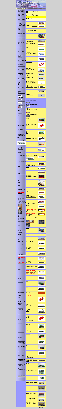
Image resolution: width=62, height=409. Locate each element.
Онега (18, 368)
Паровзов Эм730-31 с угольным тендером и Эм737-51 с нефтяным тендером (21, 125)
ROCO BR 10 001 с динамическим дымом (21, 341)
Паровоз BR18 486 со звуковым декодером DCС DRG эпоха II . (21, 241)
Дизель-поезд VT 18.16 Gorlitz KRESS (21, 155)
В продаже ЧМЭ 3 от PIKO (20, 323)
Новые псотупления (19, 82)
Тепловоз (27, 12)
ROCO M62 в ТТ (27, 304)
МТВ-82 (18, 164)
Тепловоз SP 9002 (27, 25)
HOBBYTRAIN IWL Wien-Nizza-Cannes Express (30, 43)
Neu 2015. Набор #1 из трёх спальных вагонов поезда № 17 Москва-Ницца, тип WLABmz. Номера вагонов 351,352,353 (21, 93)
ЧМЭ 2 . (22, 319)
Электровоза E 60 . (27, 311)
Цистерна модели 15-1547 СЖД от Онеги (21, 359)
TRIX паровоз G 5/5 (27, 205)
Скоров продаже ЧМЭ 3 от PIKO (21, 332)
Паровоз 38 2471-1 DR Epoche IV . (21, 15)
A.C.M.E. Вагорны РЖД (20, 46)
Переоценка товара (19, 23)
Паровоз (26, 15)
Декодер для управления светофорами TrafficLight (31, 369)
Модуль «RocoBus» (28, 363)
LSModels (18, 132)
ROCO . (18, 115)
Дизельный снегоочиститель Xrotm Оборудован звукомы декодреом (21, 305)
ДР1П (26, 174)
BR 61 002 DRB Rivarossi (20, 248)
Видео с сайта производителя (22, 305)
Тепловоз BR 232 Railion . (20, 303)
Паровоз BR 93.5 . (19, 302)
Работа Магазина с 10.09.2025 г (29, 18)
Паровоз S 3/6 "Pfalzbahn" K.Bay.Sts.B (29, 241)
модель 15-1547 (20, 365)
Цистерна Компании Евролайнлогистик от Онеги (30, 398)
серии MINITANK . (19, 152)
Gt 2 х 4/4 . (30, 331)
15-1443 (20, 374)
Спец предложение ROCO (20, 113)
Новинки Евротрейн (28, 292)
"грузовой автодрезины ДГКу (20, 129)
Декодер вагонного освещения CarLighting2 (30, 81)
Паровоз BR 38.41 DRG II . (20, 147)
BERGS (23, 244)
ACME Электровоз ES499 (28, 68)
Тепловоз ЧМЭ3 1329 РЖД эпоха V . (21, 110)
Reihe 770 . (27, 133)
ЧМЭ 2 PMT (27, 356)
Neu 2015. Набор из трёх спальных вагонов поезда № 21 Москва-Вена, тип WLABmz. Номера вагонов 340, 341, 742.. (21, 135)
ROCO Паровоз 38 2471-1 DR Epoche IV (21, 14)
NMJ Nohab (19, 173)
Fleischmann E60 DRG (20, 295)
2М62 (18, 43)
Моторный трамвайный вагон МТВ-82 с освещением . (31, 181)
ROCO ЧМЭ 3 (19, 182)
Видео (18, 80)
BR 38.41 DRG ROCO (19, 234)
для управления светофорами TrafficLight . (21, 351)
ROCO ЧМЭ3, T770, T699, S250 (20, 308)
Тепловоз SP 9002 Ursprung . (34, 26)
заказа (20, 279)
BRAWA (18, 199)
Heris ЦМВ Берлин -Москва (28, 195)
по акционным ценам (20, 57)
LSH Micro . (24, 355)
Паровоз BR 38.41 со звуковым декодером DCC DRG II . (20, 149)
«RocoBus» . (24, 346)
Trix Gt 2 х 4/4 (19, 314)
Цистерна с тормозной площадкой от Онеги (30, 402)
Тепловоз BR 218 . (19, 304)
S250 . (18, 313)
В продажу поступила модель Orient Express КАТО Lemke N (21, 201)
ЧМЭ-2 (26, 345)
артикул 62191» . (22, 342)
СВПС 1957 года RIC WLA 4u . (30, 41)
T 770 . (18, 120)
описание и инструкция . (28, 83)
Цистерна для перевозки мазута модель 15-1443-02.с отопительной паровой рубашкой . (21, 369)
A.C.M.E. (18, 137)
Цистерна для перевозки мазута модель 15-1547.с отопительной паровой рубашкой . (21, 360)
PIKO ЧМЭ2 (19, 28)
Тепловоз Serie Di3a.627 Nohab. (31, 192)
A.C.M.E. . (21, 47)
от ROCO (24, 343)
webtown (42, 407)
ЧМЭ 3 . (18, 119)
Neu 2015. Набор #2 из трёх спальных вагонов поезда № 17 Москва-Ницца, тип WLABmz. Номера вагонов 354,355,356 (21, 97)
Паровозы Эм (19, 123)
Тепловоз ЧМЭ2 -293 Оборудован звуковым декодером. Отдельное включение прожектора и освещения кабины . (21, 219)
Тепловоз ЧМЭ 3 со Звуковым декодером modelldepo (31, 202)
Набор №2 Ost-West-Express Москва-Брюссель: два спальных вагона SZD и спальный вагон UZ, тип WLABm (21, 140)
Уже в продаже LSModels (20, 91)
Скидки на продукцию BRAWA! (20, 55)
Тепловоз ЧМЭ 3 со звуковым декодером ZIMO (30, 203)
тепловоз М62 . (19, 292)
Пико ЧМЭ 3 (19, 225)
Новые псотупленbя (28, 94)
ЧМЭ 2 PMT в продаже (28, 334)
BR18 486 (18, 239)
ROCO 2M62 (27, 47)
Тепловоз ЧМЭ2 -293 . (20, 216)
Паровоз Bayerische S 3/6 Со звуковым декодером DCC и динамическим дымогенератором (21, 79)
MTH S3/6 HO (27, 85)
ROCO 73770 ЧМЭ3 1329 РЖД (28, 118)
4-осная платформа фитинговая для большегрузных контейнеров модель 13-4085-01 (21, 66)
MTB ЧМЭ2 (27, 281)
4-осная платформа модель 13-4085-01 (21, 64)
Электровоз (27, 11)
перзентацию (28, 361)
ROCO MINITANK (27, 167)
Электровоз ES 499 (19, 61)
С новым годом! (27, 234)
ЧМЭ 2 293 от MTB (27, 228)
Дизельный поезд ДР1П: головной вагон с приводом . (31, 176)
